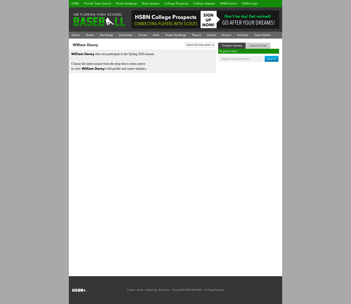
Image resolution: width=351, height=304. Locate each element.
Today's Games (232, 46)
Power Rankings (126, 3)
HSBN (75, 3)
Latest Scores (258, 46)
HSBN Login (250, 3)
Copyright (177, 289)
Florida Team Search (97, 3)
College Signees (204, 3)
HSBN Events (228, 3)
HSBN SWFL (196, 289)
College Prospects (176, 3)
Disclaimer (164, 289)
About (140, 289)
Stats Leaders (150, 3)
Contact (131, 289)
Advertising (151, 289)
